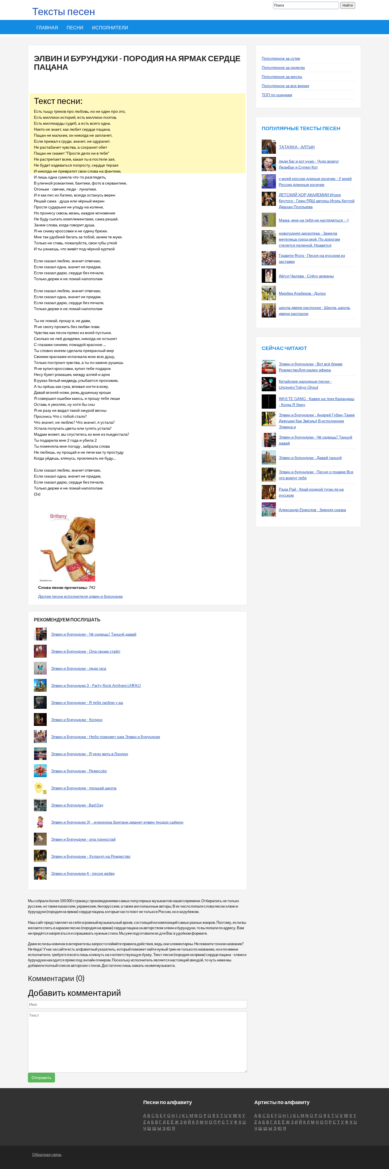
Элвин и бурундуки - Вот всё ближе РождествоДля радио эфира (311, 366)
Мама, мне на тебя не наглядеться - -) (314, 220)
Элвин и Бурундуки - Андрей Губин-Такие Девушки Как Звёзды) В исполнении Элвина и (317, 420)
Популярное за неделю (283, 67)
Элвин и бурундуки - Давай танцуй (310, 457)
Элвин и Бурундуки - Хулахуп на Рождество (90, 856)
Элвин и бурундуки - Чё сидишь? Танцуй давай (93, 634)
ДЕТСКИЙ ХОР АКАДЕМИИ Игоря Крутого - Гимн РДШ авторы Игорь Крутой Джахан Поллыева (317, 200)
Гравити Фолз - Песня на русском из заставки (312, 258)
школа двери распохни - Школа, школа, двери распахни (315, 310)
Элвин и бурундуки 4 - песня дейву (83, 873)
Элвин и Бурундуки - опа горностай (83, 839)
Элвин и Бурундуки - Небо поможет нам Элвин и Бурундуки (105, 736)
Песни (75, 27)
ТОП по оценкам (277, 94)
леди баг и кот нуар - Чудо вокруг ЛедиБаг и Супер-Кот (309, 164)
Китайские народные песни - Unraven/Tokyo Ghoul (305, 384)
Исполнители (110, 27)
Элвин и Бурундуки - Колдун (77, 719)
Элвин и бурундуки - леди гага (78, 668)
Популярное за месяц (282, 76)
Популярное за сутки (281, 58)
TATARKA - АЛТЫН (297, 146)
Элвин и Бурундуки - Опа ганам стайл (85, 651)
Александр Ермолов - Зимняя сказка (312, 509)
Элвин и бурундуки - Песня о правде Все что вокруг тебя (316, 474)
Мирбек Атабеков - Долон (302, 293)
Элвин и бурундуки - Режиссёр (79, 770)
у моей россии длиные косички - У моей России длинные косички (315, 181)
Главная (47, 27)
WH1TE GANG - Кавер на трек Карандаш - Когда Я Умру (316, 401)
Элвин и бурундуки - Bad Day (77, 804)
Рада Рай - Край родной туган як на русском (311, 492)
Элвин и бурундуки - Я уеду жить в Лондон (89, 753)
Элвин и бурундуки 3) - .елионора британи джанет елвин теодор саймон (117, 822)
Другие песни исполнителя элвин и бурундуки (80, 596)
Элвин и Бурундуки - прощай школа (83, 787)
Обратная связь (47, 1154)
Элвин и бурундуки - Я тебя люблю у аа (87, 702)
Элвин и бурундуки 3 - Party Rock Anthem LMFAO (96, 685)
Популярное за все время (285, 85)
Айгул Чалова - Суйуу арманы (306, 275)
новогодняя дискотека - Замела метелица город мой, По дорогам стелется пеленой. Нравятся (309, 239)
